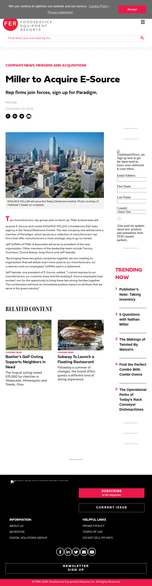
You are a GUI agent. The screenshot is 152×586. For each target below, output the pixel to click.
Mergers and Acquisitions (61, 65)
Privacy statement (60, 12)
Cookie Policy (98, 6)
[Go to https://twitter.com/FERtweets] (76, 552)
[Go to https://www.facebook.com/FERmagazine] (60, 552)
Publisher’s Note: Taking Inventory (130, 294)
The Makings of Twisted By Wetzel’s (132, 344)
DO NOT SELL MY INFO (98, 538)
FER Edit (11, 102)
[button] (111, 493)
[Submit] (142, 38)
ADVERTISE (17, 532)
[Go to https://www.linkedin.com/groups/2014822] (68, 552)
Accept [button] (132, 9)
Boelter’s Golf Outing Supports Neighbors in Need (26, 362)
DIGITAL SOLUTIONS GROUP (28, 538)
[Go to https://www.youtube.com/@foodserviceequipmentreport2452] (92, 552)
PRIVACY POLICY (93, 526)
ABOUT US (17, 526)
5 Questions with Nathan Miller (129, 319)
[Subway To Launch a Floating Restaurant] (81, 334)
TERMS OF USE (93, 532)
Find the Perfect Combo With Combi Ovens (132, 369)
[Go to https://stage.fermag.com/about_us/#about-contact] (84, 552)
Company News (20, 65)
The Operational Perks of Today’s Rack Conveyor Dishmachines (132, 400)
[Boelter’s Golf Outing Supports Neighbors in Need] (28, 334)
